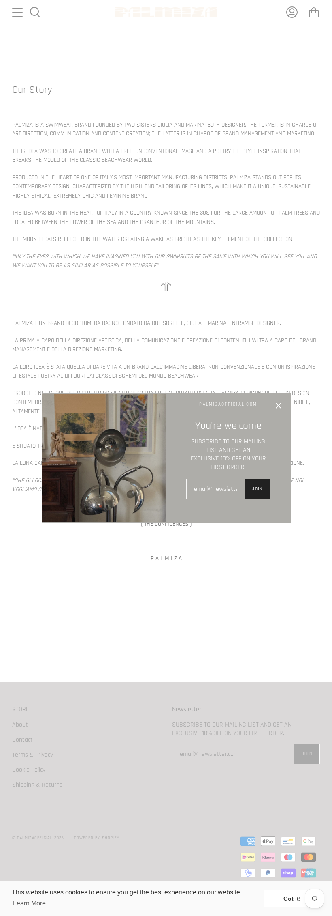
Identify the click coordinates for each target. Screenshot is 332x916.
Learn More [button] (29, 903)
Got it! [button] (292, 898)
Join (257, 489)
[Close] (279, 406)
